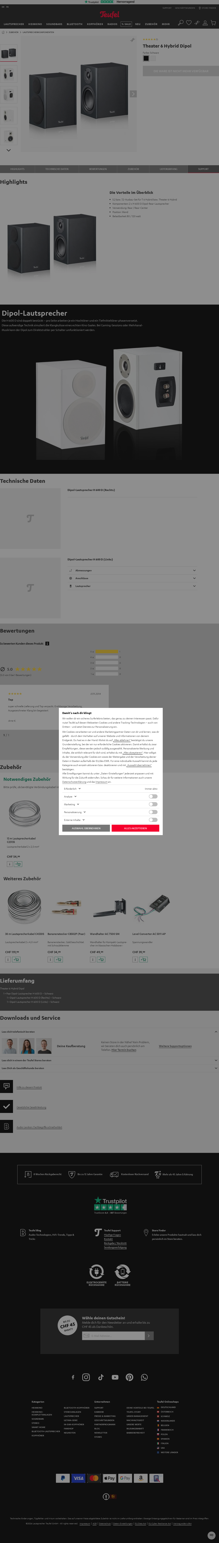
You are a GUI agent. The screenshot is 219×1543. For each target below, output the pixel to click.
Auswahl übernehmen (86, 828)
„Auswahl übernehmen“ (139, 765)
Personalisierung (73, 812)
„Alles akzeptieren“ (133, 752)
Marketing (69, 804)
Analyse (68, 796)
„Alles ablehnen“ (122, 740)
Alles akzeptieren (135, 828)
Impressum (102, 781)
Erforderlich (70, 788)
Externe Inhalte (72, 819)
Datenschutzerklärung (74, 781)
